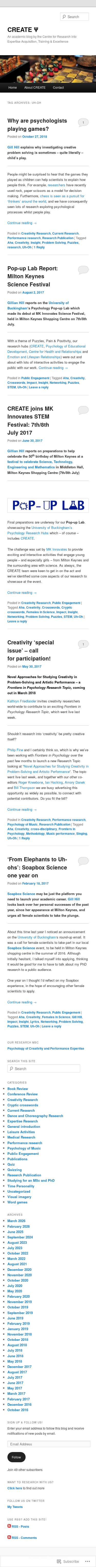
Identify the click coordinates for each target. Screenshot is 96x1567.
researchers (56, 184)
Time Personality (20, 1185)
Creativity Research (36, 233)
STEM (11, 387)
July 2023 (14, 1247)
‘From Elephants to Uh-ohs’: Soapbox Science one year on (37, 867)
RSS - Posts (20, 1526)
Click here (14, 1488)
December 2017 (19, 1366)
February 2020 (18, 1296)
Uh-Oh (26, 247)
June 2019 (15, 1318)
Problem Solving (54, 242)
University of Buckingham (37, 937)
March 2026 (16, 1220)
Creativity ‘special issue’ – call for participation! (30, 650)
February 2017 (18, 1399)
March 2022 (16, 1258)
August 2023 (17, 1242)
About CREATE (35, 87)
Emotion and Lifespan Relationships (34, 356)
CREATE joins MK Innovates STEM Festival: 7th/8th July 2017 (30, 420)
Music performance (60, 833)
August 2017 (17, 1371)
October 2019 (17, 1307)
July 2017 (14, 1377)
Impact (32, 382)
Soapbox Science (21, 893)
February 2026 (18, 1226)
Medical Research (21, 1137)
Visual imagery (19, 1196)
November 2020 (19, 1274)
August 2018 (17, 1344)
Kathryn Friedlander (21, 701)
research (14, 247)
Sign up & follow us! (25, 1422)
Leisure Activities (21, 1131)
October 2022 (17, 1253)
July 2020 (14, 1285)
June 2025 (15, 1231)
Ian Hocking (54, 782)
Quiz (11, 1164)
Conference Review (22, 1094)
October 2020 (17, 1280)
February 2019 (18, 1323)
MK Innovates (56, 549)
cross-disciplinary (44, 829)
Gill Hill (13, 147)
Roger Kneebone (30, 782)
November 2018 (19, 1334)
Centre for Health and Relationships (55, 351)
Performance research (24, 238)
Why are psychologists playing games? (37, 124)
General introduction (23, 1126)
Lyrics (34, 1021)
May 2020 (14, 1291)
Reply (39, 247)
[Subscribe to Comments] (9, 1537)
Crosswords (16, 382)
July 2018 (14, 1350)
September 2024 (20, 1237)
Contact (58, 87)
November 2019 (19, 1301)
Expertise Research (22, 1121)
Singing (81, 833)
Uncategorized (18, 1191)
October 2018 (17, 1339)
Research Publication (57, 238)
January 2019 (17, 1328)
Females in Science (40, 612)
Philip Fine (15, 749)
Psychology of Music (22, 824)
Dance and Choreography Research (35, 1115)
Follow (16, 1457)
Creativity (22, 242)
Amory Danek (75, 782)
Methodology (35, 833)
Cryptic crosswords (22, 1104)
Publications (17, 1158)
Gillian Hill (16, 302)
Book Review (17, 1088)
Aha (10, 242)
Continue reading (22, 222)
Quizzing (14, 1169)
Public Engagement (35, 378)
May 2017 (14, 1388)
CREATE (37, 346)
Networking (58, 382)
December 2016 (19, 1404)
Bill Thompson (24, 787)
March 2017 (16, 1393)
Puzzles (73, 242)
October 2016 (17, 1409)
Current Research (65, 233)
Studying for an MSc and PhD (31, 1180)
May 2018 (14, 1361)
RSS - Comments (24, 1537)
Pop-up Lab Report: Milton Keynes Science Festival (32, 276)
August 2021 (17, 1263)
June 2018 (15, 1355)
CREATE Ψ (22, 29)
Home (12, 87)
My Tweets (15, 1506)
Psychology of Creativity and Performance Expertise (45, 1048)
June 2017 (15, 1382)
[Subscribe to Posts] (9, 1526)
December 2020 (19, 1269)
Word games (17, 1202)
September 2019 (20, 1312)
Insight (35, 242)
